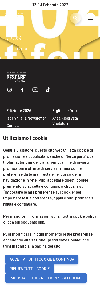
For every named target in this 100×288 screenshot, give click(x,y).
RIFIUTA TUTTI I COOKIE (30, 269)
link (41, 222)
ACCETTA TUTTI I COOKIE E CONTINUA (42, 259)
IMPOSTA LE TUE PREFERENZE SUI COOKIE (46, 278)
